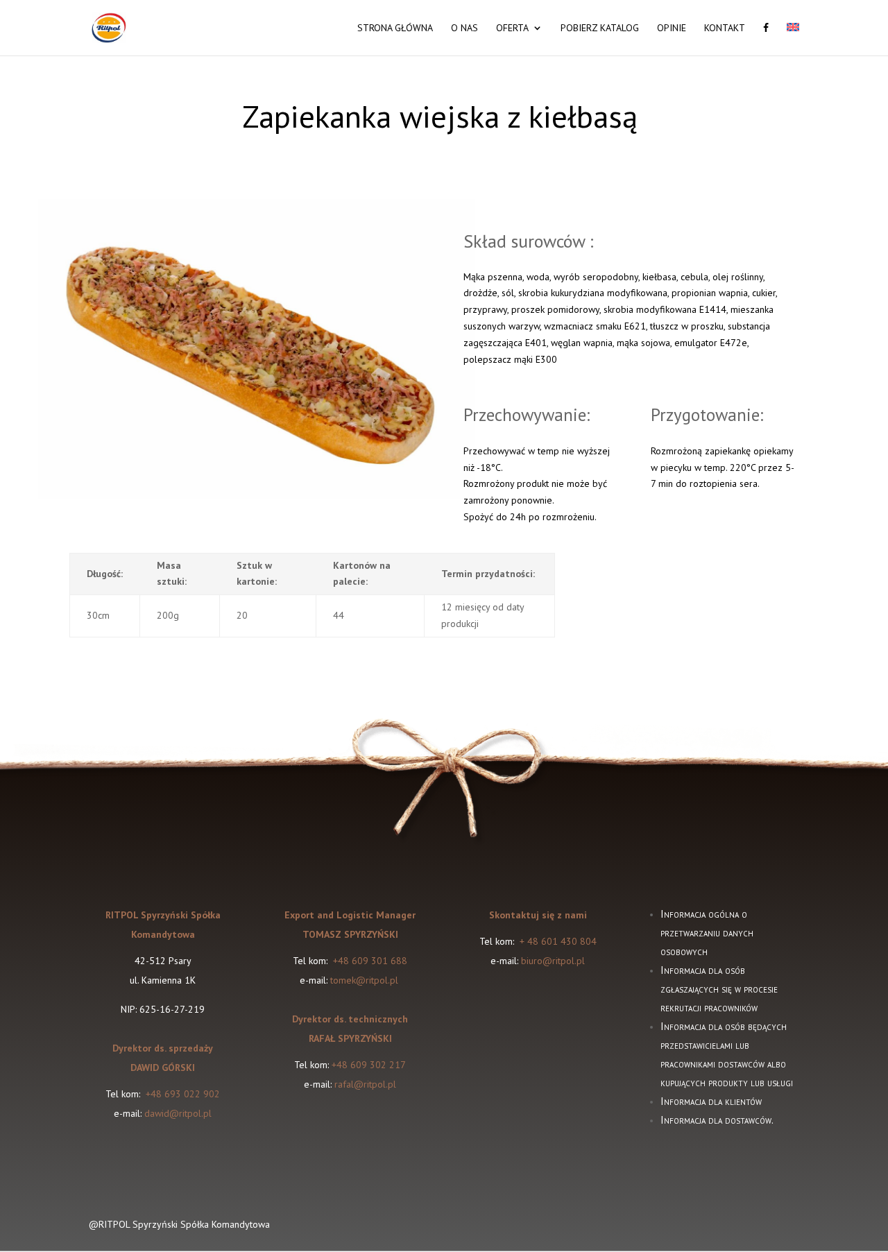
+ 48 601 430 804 (558, 941)
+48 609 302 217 (369, 1064)
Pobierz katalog (600, 28)
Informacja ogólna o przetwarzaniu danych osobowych (706, 932)
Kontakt (724, 28)
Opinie (671, 28)
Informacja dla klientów (711, 1101)
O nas (464, 28)
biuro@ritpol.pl (553, 960)
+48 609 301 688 (368, 960)
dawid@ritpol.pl (178, 1113)
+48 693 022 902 (183, 1094)
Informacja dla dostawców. (717, 1119)
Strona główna (395, 28)
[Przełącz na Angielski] (793, 39)
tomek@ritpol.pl (365, 980)
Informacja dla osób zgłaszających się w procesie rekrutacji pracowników (719, 988)
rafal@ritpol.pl (365, 1084)
